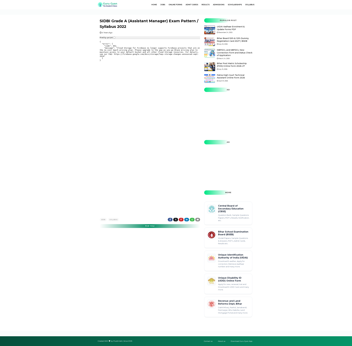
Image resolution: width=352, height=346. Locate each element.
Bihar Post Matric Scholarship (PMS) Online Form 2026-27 (232, 64)
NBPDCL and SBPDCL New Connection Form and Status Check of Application (234, 53)
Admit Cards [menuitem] (192, 5)
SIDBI (103, 220)
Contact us (208, 341)
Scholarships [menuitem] (235, 5)
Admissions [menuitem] (218, 5)
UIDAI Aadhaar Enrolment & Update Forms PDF (231, 28)
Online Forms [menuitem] (175, 5)
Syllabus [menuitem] (249, 5)
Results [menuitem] (206, 5)
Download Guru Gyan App (241, 341)
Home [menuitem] (154, 5)
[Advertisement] (150, 194)
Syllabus (113, 220)
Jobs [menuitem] (162, 5)
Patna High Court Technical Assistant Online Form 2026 (231, 76)
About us (221, 341)
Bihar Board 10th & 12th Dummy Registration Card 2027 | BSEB (233, 39)
